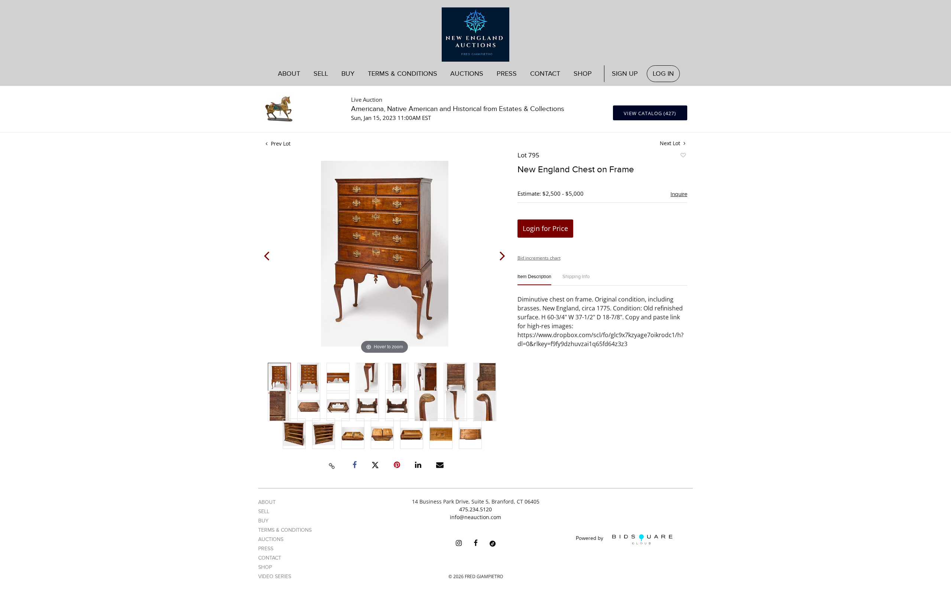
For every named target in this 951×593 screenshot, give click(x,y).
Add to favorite (682, 156)
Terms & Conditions (402, 74)
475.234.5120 (475, 509)
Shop (583, 74)
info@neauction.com (475, 517)
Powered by (590, 538)
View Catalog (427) (650, 113)
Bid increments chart (539, 258)
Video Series (274, 576)
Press (507, 74)
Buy (263, 521)
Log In (663, 74)
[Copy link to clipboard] (332, 464)
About (289, 74)
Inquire (679, 194)
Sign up (625, 74)
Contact (545, 74)
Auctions (270, 539)
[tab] (534, 280)
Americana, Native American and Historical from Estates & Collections (457, 109)
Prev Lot (280, 143)
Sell (263, 511)
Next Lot (671, 143)
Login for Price (545, 228)
